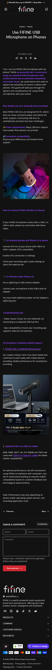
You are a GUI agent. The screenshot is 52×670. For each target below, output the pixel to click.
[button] (46, 9)
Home (22, 26)
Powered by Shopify (27, 659)
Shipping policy (8, 667)
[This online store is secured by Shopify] (18, 646)
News (30, 26)
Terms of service (34, 663)
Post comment (13, 568)
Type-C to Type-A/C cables (25, 455)
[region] (26, 2)
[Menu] (6, 9)
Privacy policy (20, 663)
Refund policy (8, 663)
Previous (10, 511)
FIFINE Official (14, 659)
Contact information (24, 667)
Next (44, 511)
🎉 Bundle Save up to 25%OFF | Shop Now (24, 2)
